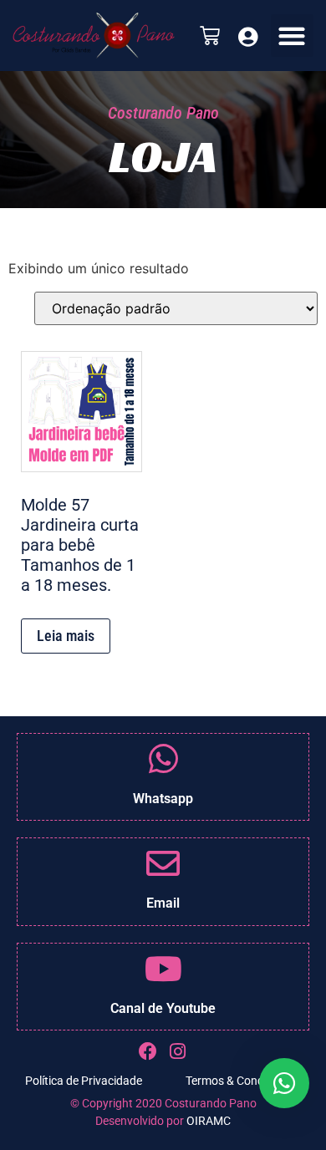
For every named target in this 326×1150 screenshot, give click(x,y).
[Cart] (210, 36)
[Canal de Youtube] (163, 968)
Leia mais (65, 635)
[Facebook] (148, 1052)
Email (163, 903)
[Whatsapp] (163, 759)
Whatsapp (163, 799)
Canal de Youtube (163, 1008)
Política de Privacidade (83, 1080)
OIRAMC (208, 1120)
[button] (292, 35)
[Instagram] (178, 1052)
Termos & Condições (238, 1080)
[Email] (163, 863)
